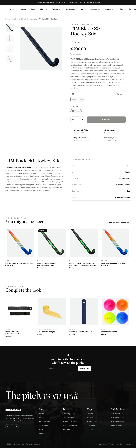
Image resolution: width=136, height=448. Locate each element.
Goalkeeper (71, 9)
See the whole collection (119, 223)
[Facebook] (17, 426)
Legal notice (102, 444)
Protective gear (45, 421)
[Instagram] (7, 426)
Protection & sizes (70, 421)
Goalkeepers (44, 425)
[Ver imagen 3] (9, 48)
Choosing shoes (69, 418)
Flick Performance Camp (120, 421)
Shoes (23, 9)
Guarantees (91, 425)
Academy (109, 9)
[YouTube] (12, 426)
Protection (56, 9)
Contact (90, 429)
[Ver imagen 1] (9, 28)
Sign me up (84, 369)
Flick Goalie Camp (117, 418)
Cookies (119, 444)
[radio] (73, 99)
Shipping (90, 414)
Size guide (120, 94)
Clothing (43, 9)
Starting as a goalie (70, 425)
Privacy (111, 444)
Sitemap (128, 444)
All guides (66, 429)
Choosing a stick (69, 414)
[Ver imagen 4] (9, 58)
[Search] (130, 9)
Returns (90, 418)
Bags (33, 9)
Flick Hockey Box (117, 414)
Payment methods (94, 421)
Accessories (95, 9)
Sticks (12, 9)
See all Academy (117, 425)
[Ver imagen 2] (9, 38)
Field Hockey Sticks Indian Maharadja (24, 19)
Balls (82, 9)
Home (7, 19)
